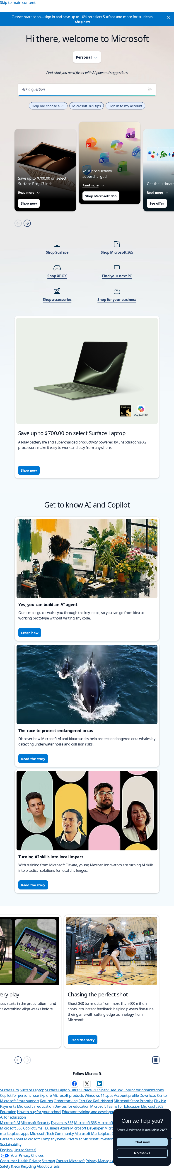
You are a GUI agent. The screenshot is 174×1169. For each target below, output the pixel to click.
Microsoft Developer (87, 1128)
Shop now (82, 22)
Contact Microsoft (70, 1160)
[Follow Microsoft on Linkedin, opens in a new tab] (99, 1083)
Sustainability (10, 1144)
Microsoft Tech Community (52, 1133)
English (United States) (18, 1149)
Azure (65, 1128)
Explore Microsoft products (62, 1095)
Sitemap (48, 1160)
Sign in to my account (125, 106)
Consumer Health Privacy (20, 1160)
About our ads (48, 1166)
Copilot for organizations (143, 1089)
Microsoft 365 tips (86, 106)
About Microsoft (26, 1139)
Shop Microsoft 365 (101, 196)
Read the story (33, 758)
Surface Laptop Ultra (61, 1089)
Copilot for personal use (19, 1095)
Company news (53, 1139)
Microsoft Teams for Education (115, 1106)
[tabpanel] (87, 278)
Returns (46, 1100)
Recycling (28, 1166)
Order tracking (66, 1100)
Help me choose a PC (48, 106)
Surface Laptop (32, 1089)
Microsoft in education (35, 1106)
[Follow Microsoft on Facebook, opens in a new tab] (74, 1083)
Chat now (142, 1142)
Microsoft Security (35, 1122)
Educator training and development (90, 1111)
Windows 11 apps (99, 1095)
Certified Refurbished (95, 1100)
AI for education (13, 1117)
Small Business (47, 1128)
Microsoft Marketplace (93, 1133)
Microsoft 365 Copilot (17, 1128)
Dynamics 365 (62, 1122)
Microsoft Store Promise (133, 1100)
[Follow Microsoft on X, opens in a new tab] (87, 1083)
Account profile (126, 1095)
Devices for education (71, 1106)
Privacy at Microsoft (82, 1139)
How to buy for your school (39, 1111)
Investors (106, 1139)
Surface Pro (9, 1089)
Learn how (29, 632)
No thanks (142, 1153)
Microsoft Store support (19, 1100)
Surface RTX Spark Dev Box (101, 1089)
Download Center (154, 1095)
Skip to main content (18, 2)
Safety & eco (10, 1166)
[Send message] (150, 89)
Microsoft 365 (85, 1122)
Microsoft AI (10, 1122)
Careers (6, 1139)
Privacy (92, 1160)
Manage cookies (111, 1160)
